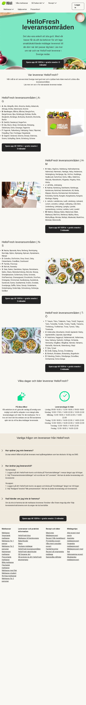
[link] (43, 518)
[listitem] (21, 408)
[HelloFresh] (7, 3)
